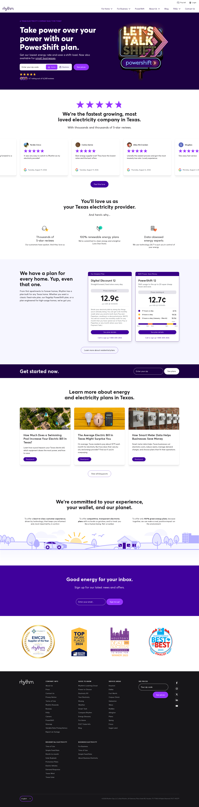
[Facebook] (176, 682)
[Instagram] (176, 688)
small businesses (45, 58)
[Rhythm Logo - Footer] (27, 682)
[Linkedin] (176, 700)
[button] (99, 184)
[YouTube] (176, 705)
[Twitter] (176, 694)
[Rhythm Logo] (8, 9)
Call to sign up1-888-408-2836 (110, 338)
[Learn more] (143, 51)
